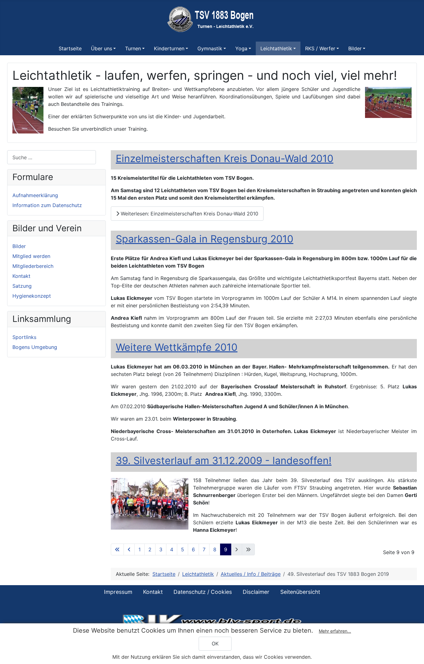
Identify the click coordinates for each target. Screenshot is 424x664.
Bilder (355, 48)
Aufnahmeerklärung (35, 195)
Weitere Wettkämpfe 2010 (176, 347)
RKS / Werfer (320, 48)
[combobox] (51, 157)
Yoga (241, 48)
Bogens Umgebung (34, 347)
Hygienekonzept (31, 296)
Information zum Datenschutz (47, 205)
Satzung (22, 286)
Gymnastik (209, 48)
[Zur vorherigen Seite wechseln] (129, 549)
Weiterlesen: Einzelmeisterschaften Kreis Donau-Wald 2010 (188, 213)
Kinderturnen (169, 48)
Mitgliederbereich (32, 266)
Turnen (133, 48)
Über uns (101, 48)
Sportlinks (24, 337)
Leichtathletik (276, 48)
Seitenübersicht (300, 592)
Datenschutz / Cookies (203, 592)
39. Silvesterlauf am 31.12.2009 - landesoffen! (224, 460)
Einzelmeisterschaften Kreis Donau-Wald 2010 (224, 158)
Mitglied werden (31, 256)
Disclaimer (256, 592)
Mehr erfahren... (335, 631)
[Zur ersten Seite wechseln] (117, 549)
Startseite (70, 48)
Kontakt (21, 276)
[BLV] (212, 621)
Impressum (118, 592)
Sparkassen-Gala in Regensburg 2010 (204, 239)
